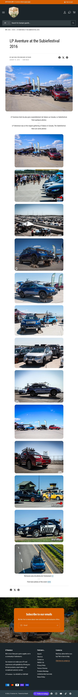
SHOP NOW (27, 2)
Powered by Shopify (23, 693)
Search (39, 654)
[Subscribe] (57, 625)
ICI (52, 576)
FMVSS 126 (40, 662)
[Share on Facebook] (59, 57)
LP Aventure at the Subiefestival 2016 (28, 30)
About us (40, 657)
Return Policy (41, 677)
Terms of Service (42, 668)
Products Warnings (42, 671)
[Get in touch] (69, 12)
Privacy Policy (41, 665)
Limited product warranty (44, 674)
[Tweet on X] (63, 57)
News (13, 30)
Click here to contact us (63, 661)
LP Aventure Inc (13, 693)
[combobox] (43, 23)
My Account (69, 2)
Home (8, 30)
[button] (3, 12)
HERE (49, 582)
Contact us (40, 660)
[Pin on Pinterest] (67, 57)
